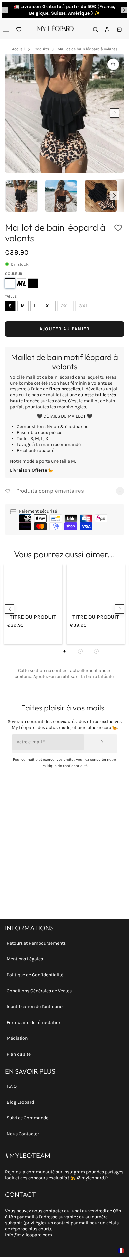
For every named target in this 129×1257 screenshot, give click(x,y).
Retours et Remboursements (36, 943)
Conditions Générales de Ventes (39, 990)
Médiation (17, 1038)
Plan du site (19, 1054)
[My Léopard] (55, 29)
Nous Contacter (23, 1134)
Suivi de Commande (27, 1118)
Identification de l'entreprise (35, 1006)
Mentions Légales (25, 959)
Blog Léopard (20, 1102)
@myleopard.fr (92, 1178)
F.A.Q (12, 1086)
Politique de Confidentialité (35, 975)
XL (49, 306)
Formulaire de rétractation (34, 1022)
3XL (84, 306)
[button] (5, 10)
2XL (65, 306)
